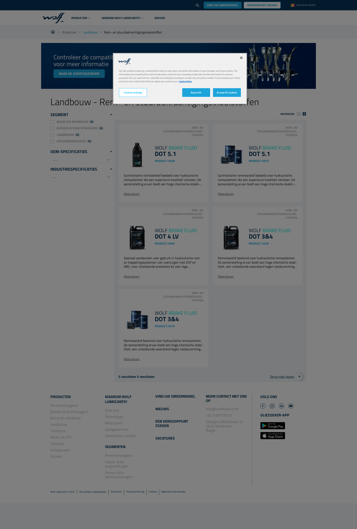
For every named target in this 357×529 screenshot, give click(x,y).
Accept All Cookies (227, 92)
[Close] (241, 57)
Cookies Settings (133, 92)
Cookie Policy (185, 81)
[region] (180, 78)
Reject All (196, 92)
